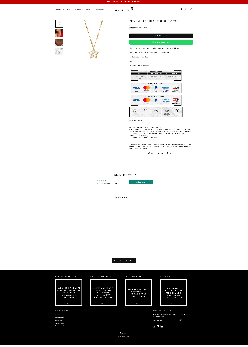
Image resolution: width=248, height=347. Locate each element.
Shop (69, 9)
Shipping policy (60, 323)
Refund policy (59, 320)
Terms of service (60, 326)
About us (57, 315)
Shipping (89, 9)
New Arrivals (60, 9)
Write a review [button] (141, 182)
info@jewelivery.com (158, 131)
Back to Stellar (125, 260)
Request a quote (59, 317)
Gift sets (78, 9)
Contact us (100, 9)
